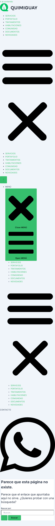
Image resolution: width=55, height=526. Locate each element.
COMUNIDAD (11, 28)
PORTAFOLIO (11, 19)
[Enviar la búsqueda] (4, 517)
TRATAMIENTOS (12, 22)
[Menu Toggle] (3, 179)
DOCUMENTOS (12, 32)
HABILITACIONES (13, 25)
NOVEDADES (11, 35)
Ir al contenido (6, 1)
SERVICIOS (10, 16)
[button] (27, 94)
